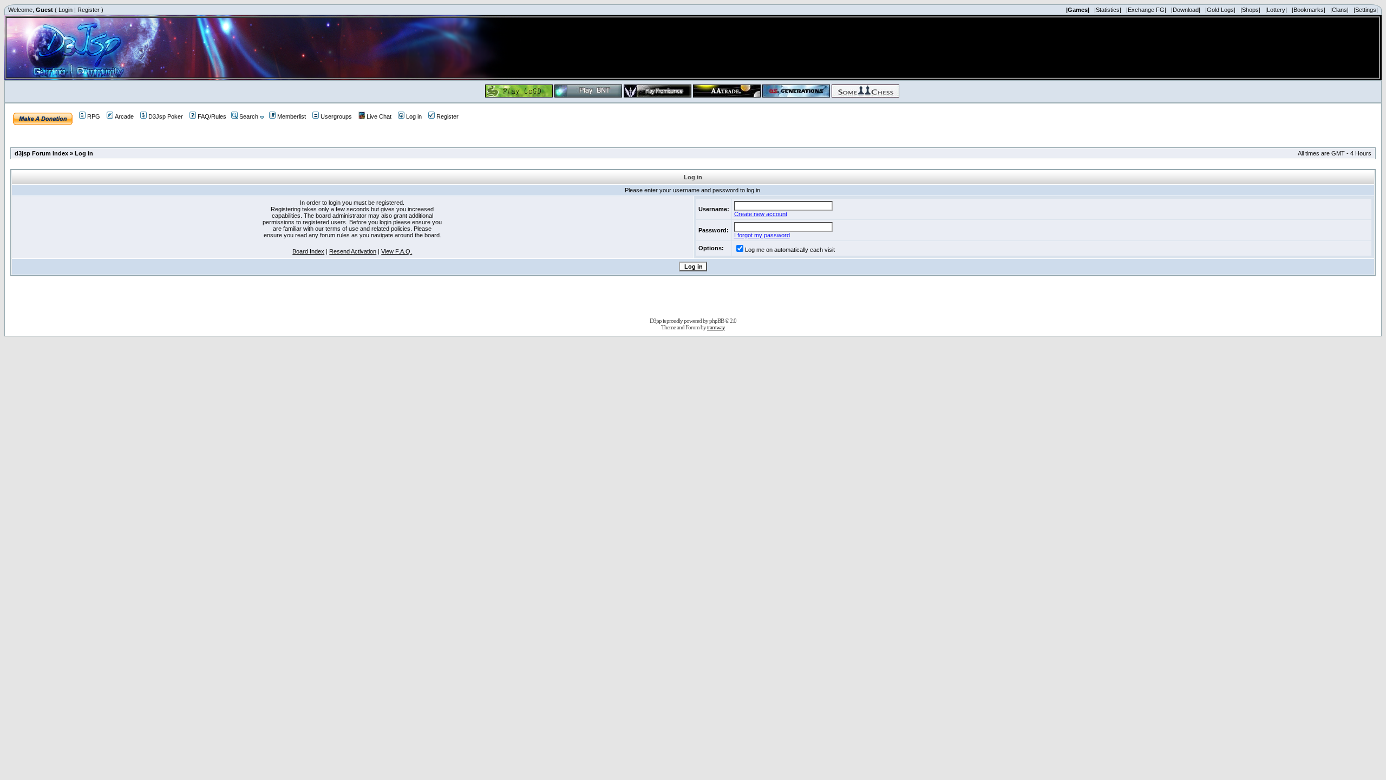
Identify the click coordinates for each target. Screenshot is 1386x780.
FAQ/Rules (212, 116)
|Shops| (1250, 9)
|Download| (1185, 9)
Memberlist (291, 116)
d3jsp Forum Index (41, 153)
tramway (716, 327)
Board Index (308, 251)
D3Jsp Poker (165, 116)
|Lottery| (1276, 9)
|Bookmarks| (1308, 9)
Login (65, 9)
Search (248, 116)
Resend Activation (352, 251)
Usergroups (336, 116)
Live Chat (379, 116)
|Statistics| (1107, 9)
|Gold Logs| (1220, 9)
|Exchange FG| (1146, 9)
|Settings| (1366, 9)
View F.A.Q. (396, 251)
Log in (414, 116)
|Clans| (1339, 9)
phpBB (716, 320)
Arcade (124, 116)
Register (88, 9)
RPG (93, 116)
